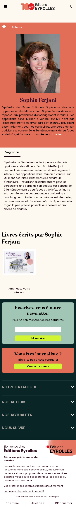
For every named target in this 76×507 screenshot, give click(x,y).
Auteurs (17, 27)
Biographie (12, 152)
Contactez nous (38, 366)
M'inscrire (38, 338)
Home (4, 27)
